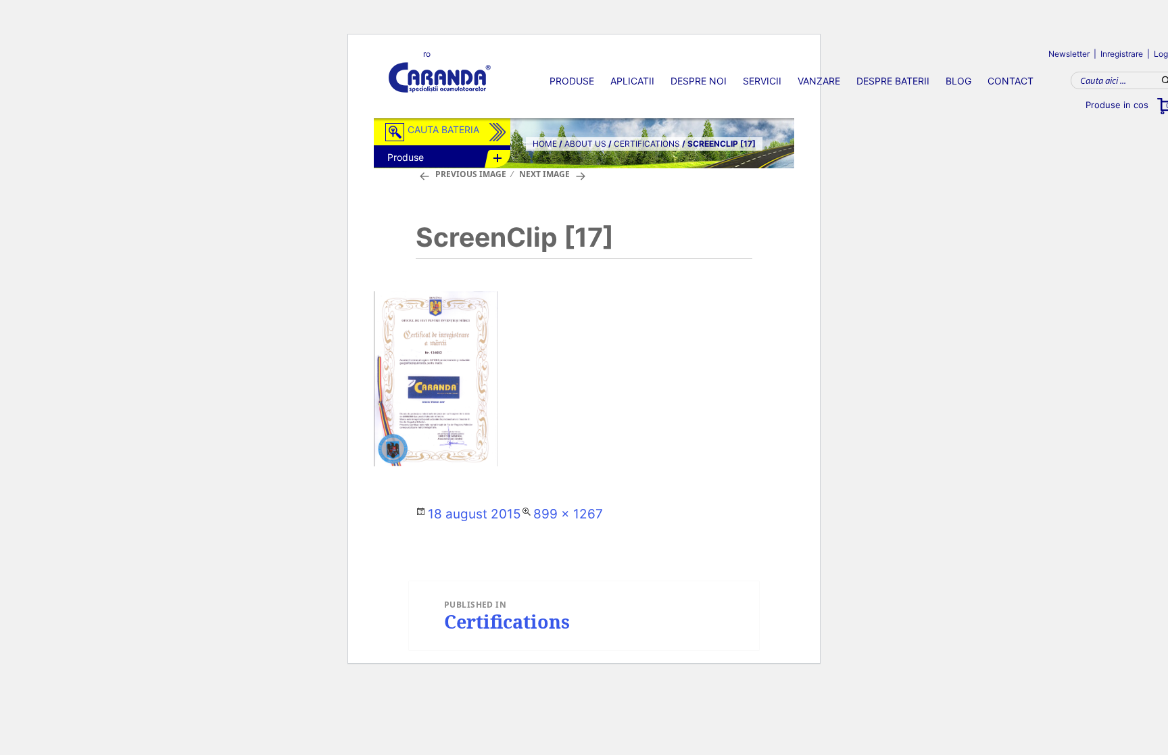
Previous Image (470, 174)
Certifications (647, 144)
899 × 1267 (568, 514)
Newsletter (1069, 54)
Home (545, 144)
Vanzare (819, 81)
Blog (958, 81)
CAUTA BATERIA (443, 129)
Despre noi (699, 81)
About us (585, 144)
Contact (1010, 81)
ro (427, 54)
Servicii (762, 81)
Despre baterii (892, 81)
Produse (572, 81)
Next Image (544, 174)
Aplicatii (632, 81)
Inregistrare (1121, 54)
